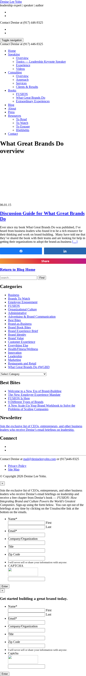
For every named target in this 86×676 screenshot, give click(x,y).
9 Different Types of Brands (25, 402)
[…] (74, 241)
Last (48, 527)
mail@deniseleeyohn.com (39, 459)
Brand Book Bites (19, 327)
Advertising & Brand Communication (32, 316)
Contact (13, 133)
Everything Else (18, 345)
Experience (23, 65)
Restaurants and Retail (22, 363)
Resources (14, 115)
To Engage (23, 126)
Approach (22, 79)
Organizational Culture (22, 309)
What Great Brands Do (30, 97)
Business (13, 295)
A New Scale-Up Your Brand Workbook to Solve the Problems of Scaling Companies (41, 407)
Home (12, 50)
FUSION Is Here (19, 398)
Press (11, 112)
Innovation (15, 352)
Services (21, 83)
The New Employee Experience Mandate (34, 394)
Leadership (15, 356)
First (48, 522)
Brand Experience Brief (23, 331)
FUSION (22, 94)
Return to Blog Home (17, 269)
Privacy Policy (17, 465)
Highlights (22, 130)
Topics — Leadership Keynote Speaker (41, 61)
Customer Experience (21, 342)
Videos (20, 69)
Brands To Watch (19, 298)
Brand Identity (17, 334)
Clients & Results (27, 87)
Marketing (14, 360)
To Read (21, 119)
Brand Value (16, 338)
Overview (22, 58)
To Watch (22, 123)
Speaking (14, 54)
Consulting (15, 72)
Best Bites (14, 320)
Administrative (17, 313)
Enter (5, 586)
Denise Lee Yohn (11, 1)
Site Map (13, 469)
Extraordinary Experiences (33, 101)
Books (12, 90)
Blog (11, 105)
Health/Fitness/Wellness (23, 349)
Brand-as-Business (20, 323)
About (12, 108)
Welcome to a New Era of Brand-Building (34, 391)
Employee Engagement (22, 302)
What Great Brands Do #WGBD (29, 367)
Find (41, 277)
